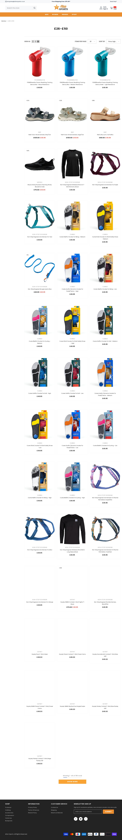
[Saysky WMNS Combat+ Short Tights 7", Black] (72, 581)
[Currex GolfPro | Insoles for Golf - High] (39, 372)
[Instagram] (81, 819)
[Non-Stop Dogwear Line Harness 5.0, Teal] (39, 216)
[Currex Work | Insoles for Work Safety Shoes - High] (72, 320)
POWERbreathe (40, 80)
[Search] (21, 8)
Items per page (80, 41)
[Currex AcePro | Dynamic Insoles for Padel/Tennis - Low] (72, 425)
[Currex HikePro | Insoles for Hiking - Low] (105, 268)
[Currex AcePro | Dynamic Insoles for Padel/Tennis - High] (72, 268)
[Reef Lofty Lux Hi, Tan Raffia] (105, 114)
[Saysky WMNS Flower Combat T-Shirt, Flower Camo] (39, 685)
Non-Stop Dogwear (72, 182)
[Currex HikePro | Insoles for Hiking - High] (39, 477)
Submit (108, 812)
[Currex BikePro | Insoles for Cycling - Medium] (39, 320)
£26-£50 (11, 21)
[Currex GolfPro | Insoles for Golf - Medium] (105, 320)
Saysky (72, 600)
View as (27, 41)
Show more (72, 782)
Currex (72, 234)
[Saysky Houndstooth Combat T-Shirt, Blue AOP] (105, 633)
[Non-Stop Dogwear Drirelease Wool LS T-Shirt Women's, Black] (72, 164)
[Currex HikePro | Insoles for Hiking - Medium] (72, 216)
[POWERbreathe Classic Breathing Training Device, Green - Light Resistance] (105, 62)
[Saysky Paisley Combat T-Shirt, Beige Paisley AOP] (39, 738)
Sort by (102, 41)
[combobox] (18, 8)
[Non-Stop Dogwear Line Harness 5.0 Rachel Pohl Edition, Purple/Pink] (105, 477)
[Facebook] (75, 819)
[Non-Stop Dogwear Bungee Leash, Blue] (39, 268)
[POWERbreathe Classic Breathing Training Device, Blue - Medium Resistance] (72, 62)
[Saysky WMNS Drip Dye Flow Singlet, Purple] (72, 685)
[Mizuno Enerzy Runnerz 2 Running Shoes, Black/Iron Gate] (39, 164)
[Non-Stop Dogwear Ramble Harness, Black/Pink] (105, 581)
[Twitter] (86, 819)
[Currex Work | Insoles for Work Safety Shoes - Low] (39, 425)
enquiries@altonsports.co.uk (16, 1)
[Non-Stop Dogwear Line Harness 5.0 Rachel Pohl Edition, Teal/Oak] (105, 529)
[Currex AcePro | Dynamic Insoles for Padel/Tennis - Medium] (105, 372)
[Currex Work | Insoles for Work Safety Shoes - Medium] (105, 216)
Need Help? (113, 1)
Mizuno (39, 182)
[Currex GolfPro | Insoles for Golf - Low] (72, 372)
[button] (33, 41)
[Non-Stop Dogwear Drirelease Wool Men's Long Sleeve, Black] (72, 529)
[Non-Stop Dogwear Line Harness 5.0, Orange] (39, 581)
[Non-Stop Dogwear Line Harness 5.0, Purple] (105, 164)
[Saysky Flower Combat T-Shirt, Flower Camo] (72, 633)
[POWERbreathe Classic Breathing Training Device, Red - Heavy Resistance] (39, 62)
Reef (39, 132)
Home (3, 21)
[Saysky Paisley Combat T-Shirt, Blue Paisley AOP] (105, 685)
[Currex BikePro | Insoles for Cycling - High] (72, 477)
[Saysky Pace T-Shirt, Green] (39, 633)
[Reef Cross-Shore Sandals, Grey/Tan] (39, 114)
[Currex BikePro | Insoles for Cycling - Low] (105, 425)
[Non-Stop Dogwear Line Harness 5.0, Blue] (39, 529)
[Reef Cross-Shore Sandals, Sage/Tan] (72, 114)
